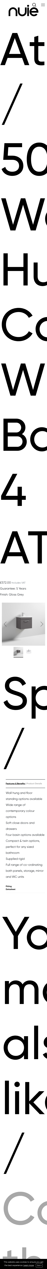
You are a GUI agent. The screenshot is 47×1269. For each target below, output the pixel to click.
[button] (5, 624)
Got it (39, 1265)
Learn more (28, 1265)
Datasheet (10, 889)
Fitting (9, 886)
